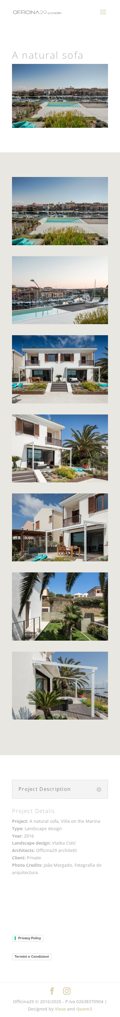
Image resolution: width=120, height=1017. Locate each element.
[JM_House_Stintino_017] (60, 640)
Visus (60, 1009)
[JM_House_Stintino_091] (60, 324)
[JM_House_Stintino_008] (60, 482)
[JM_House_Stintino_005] (60, 403)
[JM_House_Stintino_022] (60, 719)
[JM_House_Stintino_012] (60, 561)
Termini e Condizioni (31, 956)
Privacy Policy (29, 938)
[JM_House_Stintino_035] (60, 245)
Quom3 (84, 1009)
